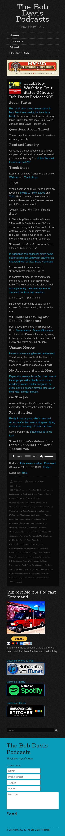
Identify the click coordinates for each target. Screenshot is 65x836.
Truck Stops (31, 177)
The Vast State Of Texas (37, 561)
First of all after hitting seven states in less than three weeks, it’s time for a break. (30, 112)
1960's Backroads (21, 490)
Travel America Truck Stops (20, 565)
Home (14, 35)
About (14, 47)
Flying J (27, 506)
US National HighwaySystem (20, 577)
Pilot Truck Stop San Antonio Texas (23, 544)
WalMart (14, 177)
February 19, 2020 (36, 481)
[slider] (49, 456)
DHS (27, 502)
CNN (38, 498)
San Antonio (22, 330)
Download (49, 463)
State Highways (15, 556)
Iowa (28, 523)
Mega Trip (13, 527)
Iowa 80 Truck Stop (39, 523)
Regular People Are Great (37, 548)
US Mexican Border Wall (39, 573)
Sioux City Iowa (43, 552)
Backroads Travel (30, 494)
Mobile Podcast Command (35, 527)
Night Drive (23, 536)
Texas (25, 561)
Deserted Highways (16, 502)
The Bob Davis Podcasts (32, 13)
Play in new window (31, 463)
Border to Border (45, 494)
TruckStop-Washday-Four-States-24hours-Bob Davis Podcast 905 (31, 90)
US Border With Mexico (18, 573)
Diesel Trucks (41, 502)
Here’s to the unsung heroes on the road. (32, 353)
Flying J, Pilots (28, 192)
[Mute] (42, 456)
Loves (41, 192)
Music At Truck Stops (45, 531)
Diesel (32, 502)
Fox (33, 506)
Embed (47, 467)
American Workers (36, 490)
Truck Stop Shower (16, 569)
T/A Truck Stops (15, 561)
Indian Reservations (17, 519)
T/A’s (12, 196)
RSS (24, 472)
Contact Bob (19, 53)
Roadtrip (32, 552)
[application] (32, 456)
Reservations (14, 552)
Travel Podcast (38, 565)
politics (41, 544)
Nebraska (14, 536)
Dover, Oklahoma (43, 330)
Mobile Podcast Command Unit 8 (22, 531)
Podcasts (16, 41)
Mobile (21, 527)
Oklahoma (47, 536)
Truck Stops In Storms (44, 569)
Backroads (48, 490)
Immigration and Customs (41, 515)
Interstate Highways (17, 523)
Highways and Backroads (19, 515)
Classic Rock (30, 498)
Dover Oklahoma (16, 506)
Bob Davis (18, 481)
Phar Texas (36, 540)
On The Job (14, 540)
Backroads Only (15, 494)
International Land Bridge (36, 519)
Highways (44, 510)
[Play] (13, 456)
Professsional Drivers (17, 548)
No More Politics (35, 536)
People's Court (25, 540)
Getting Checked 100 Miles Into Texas (24, 510)
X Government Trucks (41, 577)
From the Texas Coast (44, 506)
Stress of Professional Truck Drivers (37, 556)
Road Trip (24, 552)
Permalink (18, 581)
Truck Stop (49, 565)
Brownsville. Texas (16, 498)
